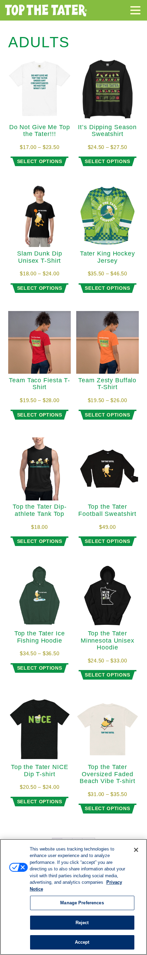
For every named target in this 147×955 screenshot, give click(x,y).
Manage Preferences (82, 902)
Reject (82, 922)
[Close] (136, 849)
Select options (39, 161)
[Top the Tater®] (46, 10)
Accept (82, 942)
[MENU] (137, 11)
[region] (73, 897)
